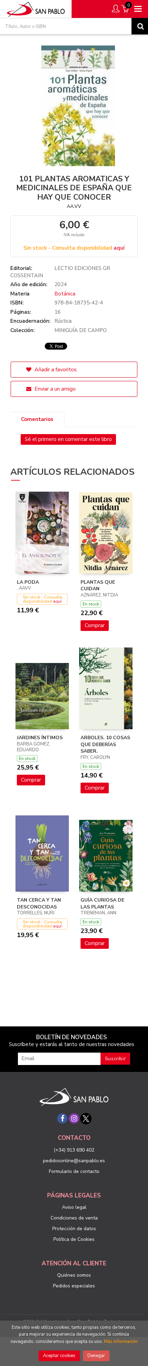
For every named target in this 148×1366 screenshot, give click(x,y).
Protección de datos (74, 1228)
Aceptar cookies (59, 1356)
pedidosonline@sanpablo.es (74, 1160)
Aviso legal (74, 1207)
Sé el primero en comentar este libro (68, 439)
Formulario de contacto (74, 1171)
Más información (121, 1341)
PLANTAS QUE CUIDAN (98, 585)
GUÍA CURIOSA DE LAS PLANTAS (102, 903)
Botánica (64, 293)
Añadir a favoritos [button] (55, 369)
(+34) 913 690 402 (74, 1150)
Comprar (95, 625)
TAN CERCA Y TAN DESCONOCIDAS (39, 903)
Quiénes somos (74, 1275)
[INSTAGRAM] (74, 1118)
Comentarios (37, 419)
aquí (119, 248)
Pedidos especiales (74, 1286)
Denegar (96, 1356)
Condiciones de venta (74, 1218)
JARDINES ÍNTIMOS (40, 737)
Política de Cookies (74, 1239)
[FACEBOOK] (62, 1118)
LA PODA (28, 582)
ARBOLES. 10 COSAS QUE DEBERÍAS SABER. (105, 744)
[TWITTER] (86, 1118)
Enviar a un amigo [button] (54, 389)
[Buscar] (139, 26)
